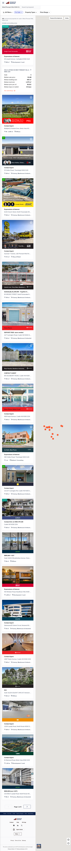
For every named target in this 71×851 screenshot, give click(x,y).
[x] (22, 825)
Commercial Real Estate (11, 3)
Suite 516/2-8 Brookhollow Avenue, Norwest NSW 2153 (17, 558)
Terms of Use (18, 840)
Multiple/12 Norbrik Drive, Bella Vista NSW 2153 (17, 128)
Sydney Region (21, 813)
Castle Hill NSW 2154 (11, 524)
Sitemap (24, 840)
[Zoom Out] (68, 843)
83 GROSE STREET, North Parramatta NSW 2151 (17, 294)
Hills (27, 813)
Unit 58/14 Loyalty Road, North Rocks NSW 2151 (17, 794)
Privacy (12, 840)
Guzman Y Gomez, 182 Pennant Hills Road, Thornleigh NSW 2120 (17, 254)
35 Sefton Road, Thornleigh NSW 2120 (17, 170)
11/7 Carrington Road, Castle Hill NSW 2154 (17, 335)
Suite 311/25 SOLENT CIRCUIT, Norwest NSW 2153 (17, 693)
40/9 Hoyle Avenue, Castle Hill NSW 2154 (17, 416)
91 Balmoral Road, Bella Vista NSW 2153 (17, 760)
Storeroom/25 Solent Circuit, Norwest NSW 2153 (17, 625)
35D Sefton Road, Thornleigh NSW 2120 (17, 457)
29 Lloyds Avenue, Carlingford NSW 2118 (17, 59)
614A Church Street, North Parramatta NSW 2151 (17, 212)
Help (18, 822)
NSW (14, 813)
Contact (11, 822)
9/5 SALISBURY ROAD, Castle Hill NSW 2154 (17, 376)
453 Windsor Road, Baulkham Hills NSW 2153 (17, 592)
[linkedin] (18, 825)
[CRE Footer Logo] (18, 819)
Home (4, 813)
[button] (5, 37)
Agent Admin (19, 829)
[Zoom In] (68, 839)
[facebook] (14, 825)
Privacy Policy (10, 849)
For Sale (10, 813)
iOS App (24, 822)
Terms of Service (21, 849)
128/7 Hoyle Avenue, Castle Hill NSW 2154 (17, 659)
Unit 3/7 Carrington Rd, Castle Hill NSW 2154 (17, 491)
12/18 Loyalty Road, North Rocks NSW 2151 (17, 726)
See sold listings (9, 90)
